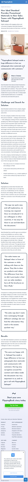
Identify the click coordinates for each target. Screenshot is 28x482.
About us (14, 442)
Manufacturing (13, 31)
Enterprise (3, 430)
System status (15, 448)
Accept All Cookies (13, 476)
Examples (3, 428)
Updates (3, 432)
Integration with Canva (17, 430)
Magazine (3, 448)
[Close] (23, 452)
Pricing (2, 426)
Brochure (3, 446)
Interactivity (14, 424)
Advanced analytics (16, 428)
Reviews (3, 434)
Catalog (2, 444)
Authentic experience (17, 426)
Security (14, 446)
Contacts (14, 444)
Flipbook (3, 442)
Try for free (14, 405)
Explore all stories (5, 7)
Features (3, 424)
